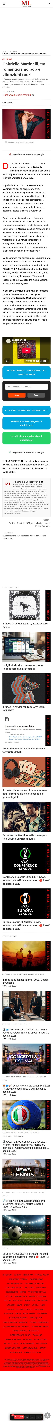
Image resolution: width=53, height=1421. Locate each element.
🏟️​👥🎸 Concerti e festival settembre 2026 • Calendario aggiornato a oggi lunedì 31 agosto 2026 (26, 1088)
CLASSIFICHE (23, 1133)
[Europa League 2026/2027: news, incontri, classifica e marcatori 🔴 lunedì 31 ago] (26, 903)
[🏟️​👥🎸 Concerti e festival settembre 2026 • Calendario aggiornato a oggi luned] (26, 1059)
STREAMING (39, 974)
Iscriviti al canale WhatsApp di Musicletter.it (27, 438)
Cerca (16, 395)
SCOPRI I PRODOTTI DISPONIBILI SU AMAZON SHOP (26, 372)
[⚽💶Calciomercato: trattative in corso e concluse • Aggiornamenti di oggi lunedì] (26, 1006)
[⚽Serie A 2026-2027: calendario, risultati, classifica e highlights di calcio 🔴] (26, 1230)
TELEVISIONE (18, 1136)
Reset (36, 395)
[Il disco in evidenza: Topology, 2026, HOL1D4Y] (26, 688)
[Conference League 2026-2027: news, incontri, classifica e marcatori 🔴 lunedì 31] (26, 858)
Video (39, 1417)
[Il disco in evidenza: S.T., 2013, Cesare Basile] (26, 605)
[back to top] (47, 1415)
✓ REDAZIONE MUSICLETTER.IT (16, 95)
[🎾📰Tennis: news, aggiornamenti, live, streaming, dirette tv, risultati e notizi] (26, 1174)
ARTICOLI (13, 51)
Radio (32, 1417)
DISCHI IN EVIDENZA (19, 974)
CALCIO (14, 1024)
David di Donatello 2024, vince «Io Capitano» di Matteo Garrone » (30, 524)
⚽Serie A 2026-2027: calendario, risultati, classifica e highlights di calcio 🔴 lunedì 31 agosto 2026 (26, 1256)
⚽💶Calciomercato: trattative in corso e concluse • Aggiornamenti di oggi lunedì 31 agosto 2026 (25, 1032)
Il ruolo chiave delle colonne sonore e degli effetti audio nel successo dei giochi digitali (24, 794)
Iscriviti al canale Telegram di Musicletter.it (26, 423)
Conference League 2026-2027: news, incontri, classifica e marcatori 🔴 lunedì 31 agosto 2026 (26, 880)
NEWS (20, 1024)
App (27, 1417)
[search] (49, 3)
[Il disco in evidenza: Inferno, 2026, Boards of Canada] (26, 956)
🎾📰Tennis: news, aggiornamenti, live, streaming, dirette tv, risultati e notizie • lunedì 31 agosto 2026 (24, 1203)
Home (4, 51)
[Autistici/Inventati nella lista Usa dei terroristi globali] (26, 730)
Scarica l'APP (19, 1417)
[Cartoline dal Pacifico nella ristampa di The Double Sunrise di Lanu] (26, 817)
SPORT (26, 1024)
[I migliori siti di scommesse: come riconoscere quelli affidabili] (26, 647)
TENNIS (5, 1195)
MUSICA (31, 974)
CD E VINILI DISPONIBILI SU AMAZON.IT (26, 410)
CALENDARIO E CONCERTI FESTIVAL (25, 1077)
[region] (26, 27)
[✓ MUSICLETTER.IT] (26, 3)
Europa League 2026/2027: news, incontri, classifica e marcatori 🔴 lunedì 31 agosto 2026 (26, 925)
